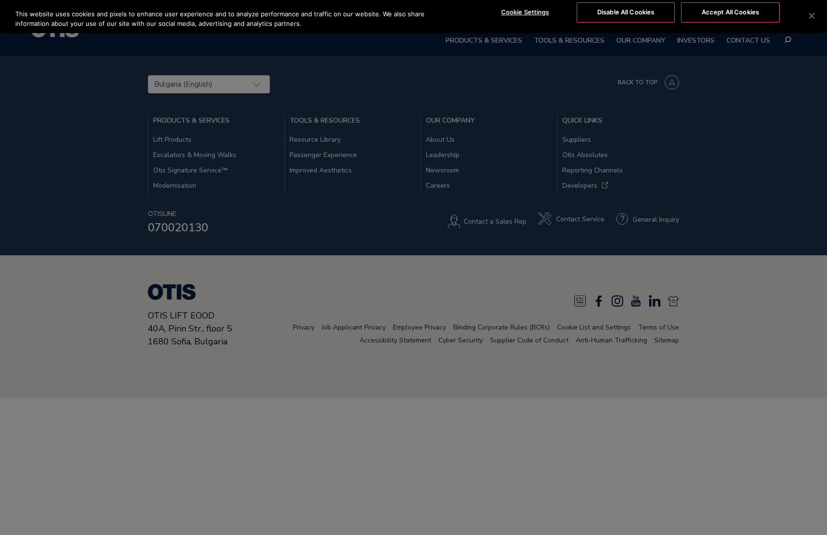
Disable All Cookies (625, 12)
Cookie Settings (525, 12)
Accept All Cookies (730, 12)
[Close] (811, 15)
